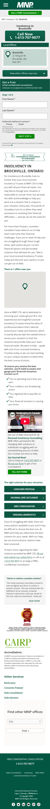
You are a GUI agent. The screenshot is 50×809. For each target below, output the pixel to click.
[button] (25, 286)
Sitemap (23, 793)
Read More (34, 601)
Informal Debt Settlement (24, 497)
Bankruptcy (9, 682)
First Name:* (8, 99)
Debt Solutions (11, 697)
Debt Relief (39, 773)
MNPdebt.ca (33, 793)
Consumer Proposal (24, 489)
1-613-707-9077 (31, 460)
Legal (17, 793)
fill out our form (16, 463)
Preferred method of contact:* (16, 121)
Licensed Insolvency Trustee (25, 775)
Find (24, 730)
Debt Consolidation (24, 506)
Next (24, 136)
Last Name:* (8, 110)
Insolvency (28, 773)
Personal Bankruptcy (24, 514)
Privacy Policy (10, 132)
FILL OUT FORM (19, 472)
